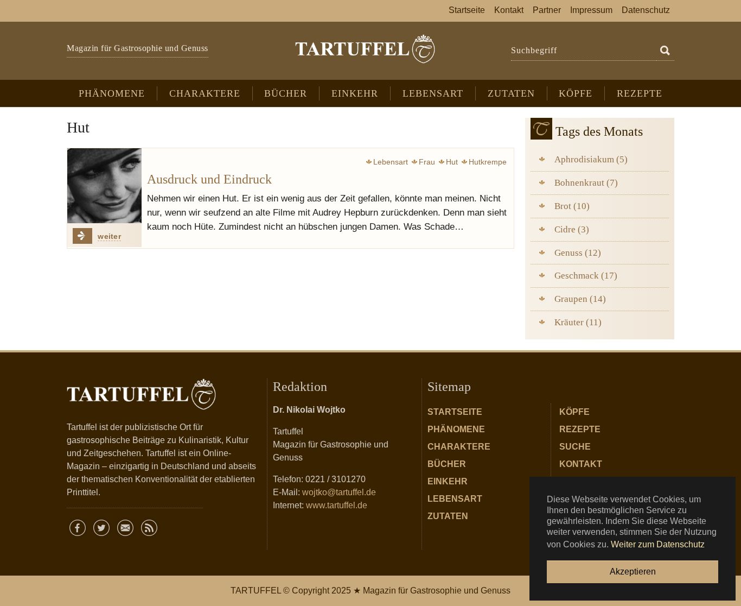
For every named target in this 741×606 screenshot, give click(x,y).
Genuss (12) (577, 253)
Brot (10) (572, 206)
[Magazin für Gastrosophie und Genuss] (365, 49)
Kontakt (580, 464)
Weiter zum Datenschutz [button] (658, 544)
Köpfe (574, 411)
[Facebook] (77, 528)
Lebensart (454, 498)
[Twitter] (101, 528)
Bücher (446, 464)
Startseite (454, 411)
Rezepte (580, 429)
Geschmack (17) (585, 275)
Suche (575, 446)
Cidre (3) (571, 229)
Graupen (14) (580, 299)
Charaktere (458, 446)
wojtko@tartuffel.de (339, 492)
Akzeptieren (633, 571)
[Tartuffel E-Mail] (125, 528)
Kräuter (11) (578, 322)
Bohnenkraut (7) (586, 183)
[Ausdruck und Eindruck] (104, 185)
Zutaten (447, 516)
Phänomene (456, 429)
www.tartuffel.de (336, 505)
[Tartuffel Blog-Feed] (149, 528)
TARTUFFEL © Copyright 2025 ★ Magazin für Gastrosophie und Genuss (370, 590)
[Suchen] (665, 51)
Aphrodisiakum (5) (591, 159)
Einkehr (447, 481)
